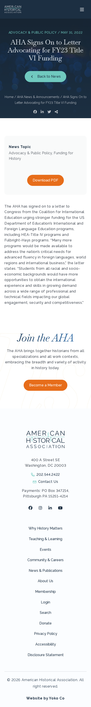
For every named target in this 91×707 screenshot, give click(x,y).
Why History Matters (45, 528)
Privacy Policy (45, 634)
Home (9, 97)
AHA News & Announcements (38, 97)
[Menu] (81, 9)
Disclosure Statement (46, 655)
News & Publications (46, 570)
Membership (45, 591)
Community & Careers (45, 560)
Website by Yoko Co (45, 698)
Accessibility (45, 644)
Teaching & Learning (45, 539)
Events (45, 549)
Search (45, 613)
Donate (45, 623)
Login (45, 602)
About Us (45, 581)
